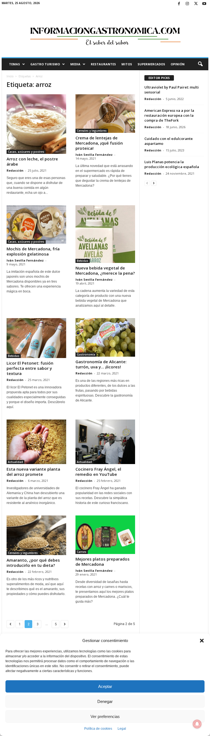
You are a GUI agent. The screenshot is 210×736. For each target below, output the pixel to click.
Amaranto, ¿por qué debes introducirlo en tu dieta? (33, 562)
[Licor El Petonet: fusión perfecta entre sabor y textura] (36, 338)
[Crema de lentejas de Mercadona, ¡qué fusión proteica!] (105, 113)
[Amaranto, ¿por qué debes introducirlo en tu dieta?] (36, 535)
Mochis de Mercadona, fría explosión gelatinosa (33, 251)
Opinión (178, 64)
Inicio (10, 76)
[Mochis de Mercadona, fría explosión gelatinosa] (36, 224)
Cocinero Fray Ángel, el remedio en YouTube (98, 471)
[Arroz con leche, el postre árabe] (36, 124)
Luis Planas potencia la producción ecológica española (171, 164)
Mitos (126, 64)
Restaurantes (103, 64)
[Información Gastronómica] (105, 32)
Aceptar (105, 686)
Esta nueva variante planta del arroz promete (33, 471)
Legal (122, 729)
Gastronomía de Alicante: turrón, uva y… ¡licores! (101, 364)
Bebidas (82, 261)
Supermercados (151, 64)
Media (75, 64)
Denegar (105, 701)
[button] (202, 640)
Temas (14, 64)
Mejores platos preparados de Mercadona (102, 561)
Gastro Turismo (45, 64)
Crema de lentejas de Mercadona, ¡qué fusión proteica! (99, 143)
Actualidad (15, 462)
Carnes (81, 552)
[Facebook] (179, 4)
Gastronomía (86, 354)
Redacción (15, 170)
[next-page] (153, 183)
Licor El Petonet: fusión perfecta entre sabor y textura (30, 368)
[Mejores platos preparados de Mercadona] (105, 534)
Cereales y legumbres (92, 131)
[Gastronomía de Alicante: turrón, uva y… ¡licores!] (105, 337)
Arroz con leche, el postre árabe (32, 161)
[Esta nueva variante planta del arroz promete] (36, 442)
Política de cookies (98, 729)
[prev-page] (147, 183)
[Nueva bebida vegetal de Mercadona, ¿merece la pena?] (105, 234)
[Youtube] (204, 4)
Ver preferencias (105, 716)
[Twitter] (195, 4)
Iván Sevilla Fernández (94, 155)
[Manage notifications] (197, 724)
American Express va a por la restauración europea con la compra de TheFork (169, 115)
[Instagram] (187, 4)
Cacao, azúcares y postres (26, 152)
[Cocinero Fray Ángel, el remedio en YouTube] (105, 442)
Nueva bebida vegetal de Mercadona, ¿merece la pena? (105, 270)
